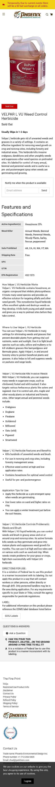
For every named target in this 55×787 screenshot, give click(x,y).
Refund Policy (9, 700)
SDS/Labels (11, 615)
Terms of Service (10, 706)
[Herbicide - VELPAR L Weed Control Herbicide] (27, 65)
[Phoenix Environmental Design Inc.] (27, 14)
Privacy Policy (9, 697)
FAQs (5, 684)
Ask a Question (17, 633)
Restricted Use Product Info (16, 687)
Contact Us (8, 693)
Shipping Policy (10, 703)
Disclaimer (8, 690)
